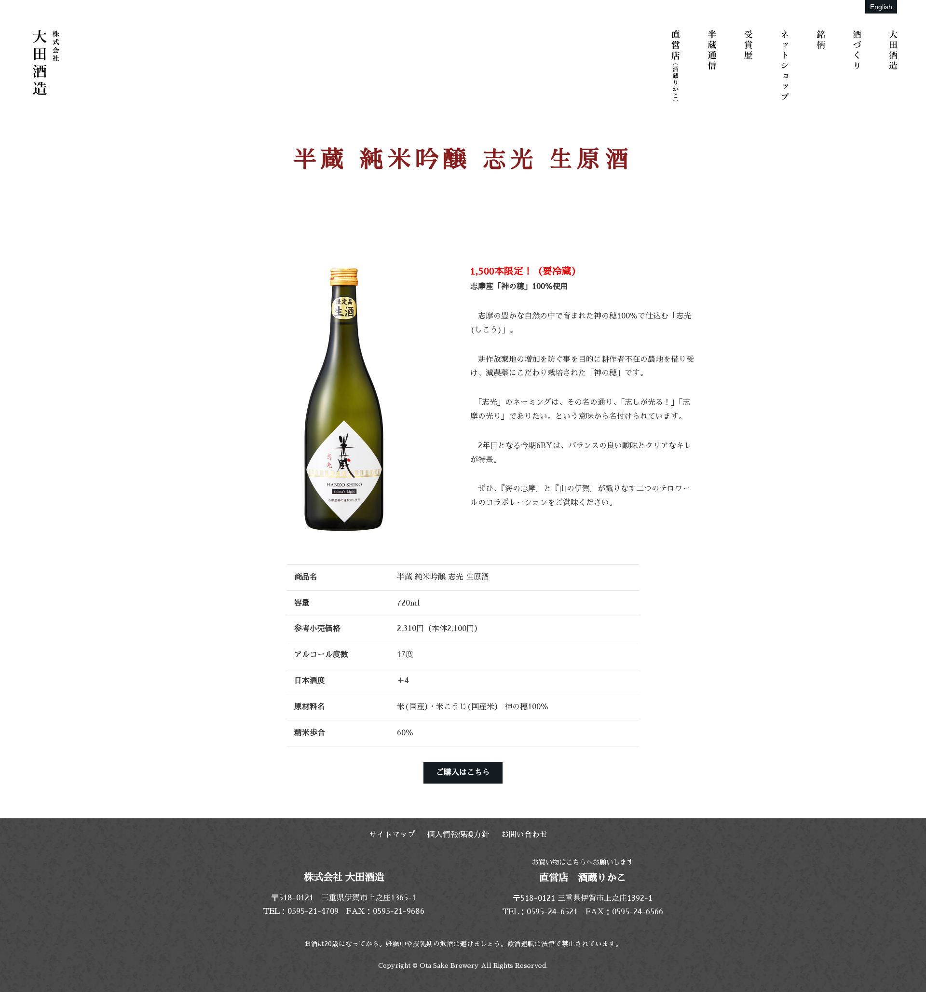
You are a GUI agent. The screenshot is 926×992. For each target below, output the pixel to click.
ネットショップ (786, 65)
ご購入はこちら (463, 772)
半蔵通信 (714, 65)
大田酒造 (894, 65)
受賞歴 (750, 65)
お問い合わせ (524, 835)
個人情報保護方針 (458, 835)
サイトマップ (392, 835)
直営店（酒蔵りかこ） (677, 65)
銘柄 (822, 65)
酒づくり (858, 65)
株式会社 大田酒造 (45, 62)
